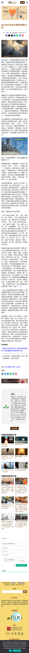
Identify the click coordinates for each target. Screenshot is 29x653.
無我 (13, 367)
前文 (2, 60)
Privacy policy (16, 650)
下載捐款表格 (21, 583)
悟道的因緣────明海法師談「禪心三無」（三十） (7, 458)
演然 (7, 33)
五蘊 (6, 367)
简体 (22, 2)
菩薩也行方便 (19, 444)
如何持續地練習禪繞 (20, 470)
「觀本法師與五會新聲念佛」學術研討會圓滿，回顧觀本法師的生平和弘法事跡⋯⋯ (21, 524)
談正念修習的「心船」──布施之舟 (7, 471)
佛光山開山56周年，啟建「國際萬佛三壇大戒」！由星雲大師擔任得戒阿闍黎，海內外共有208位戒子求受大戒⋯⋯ (21, 490)
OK (10, 650)
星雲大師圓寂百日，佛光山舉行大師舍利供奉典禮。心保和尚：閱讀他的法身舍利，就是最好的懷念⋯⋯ (7, 489)
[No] (27, 646)
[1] (20, 286)
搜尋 (25, 591)
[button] (2, 2)
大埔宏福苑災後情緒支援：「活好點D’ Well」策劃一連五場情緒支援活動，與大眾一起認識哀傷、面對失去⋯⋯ (21, 508)
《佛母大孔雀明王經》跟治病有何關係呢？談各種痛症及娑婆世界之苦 (14, 349)
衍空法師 (17, 367)
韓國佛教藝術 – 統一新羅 (21, 457)
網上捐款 (12, 583)
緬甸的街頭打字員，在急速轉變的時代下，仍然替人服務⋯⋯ (7, 506)
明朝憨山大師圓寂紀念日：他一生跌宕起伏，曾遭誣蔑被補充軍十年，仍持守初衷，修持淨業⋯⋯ (7, 525)
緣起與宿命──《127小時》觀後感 (7, 445)
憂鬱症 (10, 367)
